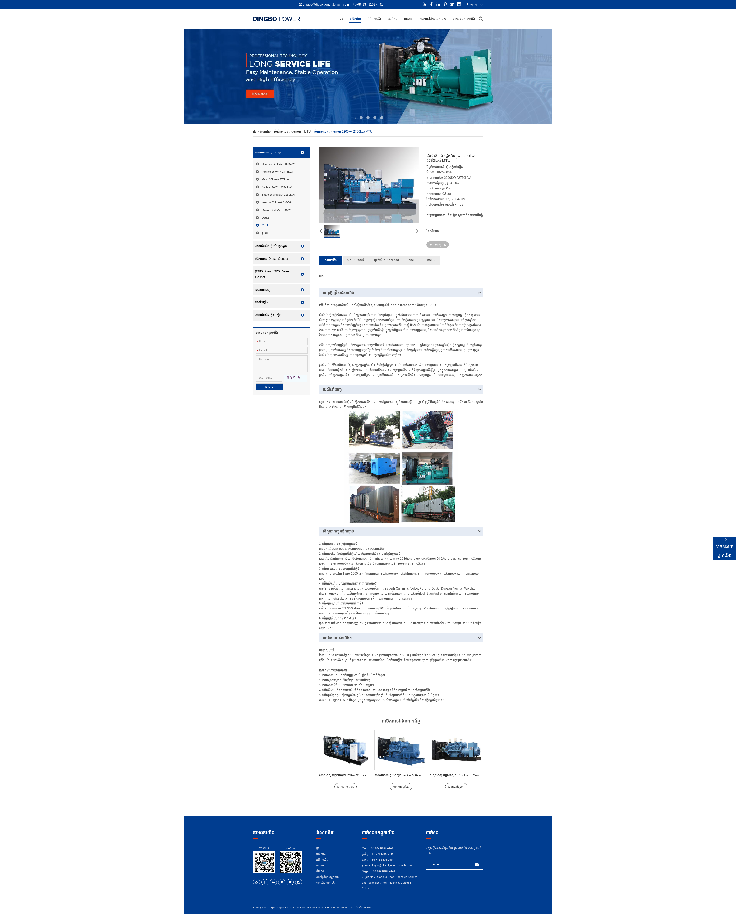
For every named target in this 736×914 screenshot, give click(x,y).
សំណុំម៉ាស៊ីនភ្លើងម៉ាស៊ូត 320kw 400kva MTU (346, 775)
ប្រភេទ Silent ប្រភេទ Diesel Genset (272, 274)
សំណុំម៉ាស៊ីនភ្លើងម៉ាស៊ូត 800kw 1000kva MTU (458, 775)
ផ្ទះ (341, 18)
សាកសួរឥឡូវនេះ (437, 244)
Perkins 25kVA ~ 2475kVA (277, 171)
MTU (308, 131)
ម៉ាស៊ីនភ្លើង (261, 302)
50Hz (413, 260)
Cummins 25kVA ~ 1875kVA (278, 163)
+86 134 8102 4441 (383, 871)
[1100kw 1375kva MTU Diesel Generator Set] (400, 750)
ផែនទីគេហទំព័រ (363, 907)
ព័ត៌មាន (408, 18)
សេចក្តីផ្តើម (330, 260)
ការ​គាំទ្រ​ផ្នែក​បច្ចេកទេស (432, 18)
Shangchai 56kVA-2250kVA (278, 194)
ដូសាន (265, 232)
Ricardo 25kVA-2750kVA (276, 209)
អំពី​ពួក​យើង (374, 18)
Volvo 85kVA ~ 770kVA (275, 179)
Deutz (265, 217)
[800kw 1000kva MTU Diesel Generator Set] (456, 750)
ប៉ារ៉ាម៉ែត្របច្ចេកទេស (386, 260)
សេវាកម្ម (392, 18)
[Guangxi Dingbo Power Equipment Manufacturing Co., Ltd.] (276, 19)
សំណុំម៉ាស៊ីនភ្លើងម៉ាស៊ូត (288, 131)
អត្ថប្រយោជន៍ (355, 260)
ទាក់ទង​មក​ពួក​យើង (464, 18)
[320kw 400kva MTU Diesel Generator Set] (345, 750)
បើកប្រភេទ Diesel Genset (271, 258)
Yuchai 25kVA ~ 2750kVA (277, 186)
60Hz (431, 260)
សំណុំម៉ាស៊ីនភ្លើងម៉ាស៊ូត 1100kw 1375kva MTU (403, 775)
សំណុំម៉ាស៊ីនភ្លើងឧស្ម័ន (268, 315)
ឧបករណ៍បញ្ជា (263, 289)
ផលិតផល (355, 18)
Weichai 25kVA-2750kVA (277, 202)
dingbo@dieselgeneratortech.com (326, 4)
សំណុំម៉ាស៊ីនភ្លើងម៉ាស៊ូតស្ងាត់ (271, 246)
